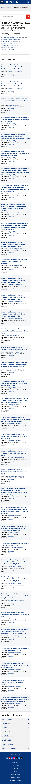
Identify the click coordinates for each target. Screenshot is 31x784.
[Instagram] (14, 758)
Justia (2, 6)
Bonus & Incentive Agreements (10, 37)
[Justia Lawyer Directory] (24, 758)
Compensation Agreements (9, 41)
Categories (25, 6)
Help (15, 771)
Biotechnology (10, 75)
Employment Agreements (9, 45)
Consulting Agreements (8, 43)
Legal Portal (15, 765)
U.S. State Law (7, 740)
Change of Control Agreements (10, 39)
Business (5, 728)
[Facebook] (12, 758)
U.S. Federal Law (7, 736)
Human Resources (6, 7)
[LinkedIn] (7, 758)
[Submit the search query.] (28, 17)
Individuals (6, 724)
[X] (21, 758)
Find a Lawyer (7, 719)
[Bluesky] (19, 758)
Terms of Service (15, 774)
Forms (7, 6)
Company (15, 768)
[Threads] (17, 758)
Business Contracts (15, 6)
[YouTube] (9, 758)
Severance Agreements (8, 47)
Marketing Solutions (9, 748)
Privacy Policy (15, 777)
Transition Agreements (8, 49)
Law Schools (6, 732)
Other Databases (8, 744)
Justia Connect (15, 762)
